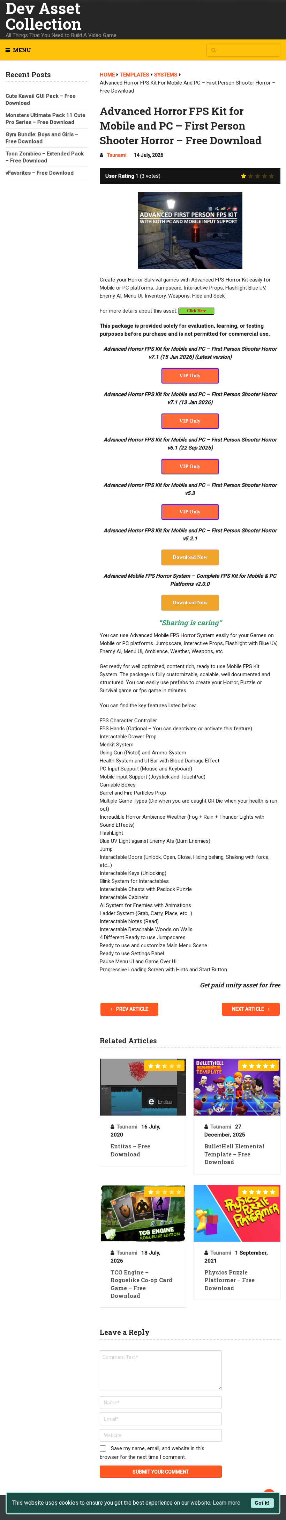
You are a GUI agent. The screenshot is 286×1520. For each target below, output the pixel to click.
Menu (22, 49)
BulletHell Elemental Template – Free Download (234, 1153)
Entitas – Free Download (130, 1149)
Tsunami (117, 155)
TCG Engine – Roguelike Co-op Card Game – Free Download (141, 1284)
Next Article (248, 1009)
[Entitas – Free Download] (143, 1087)
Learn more (226, 1502)
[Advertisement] (47, 227)
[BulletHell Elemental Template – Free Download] (237, 1087)
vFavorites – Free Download (40, 173)
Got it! (262, 1503)
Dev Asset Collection (44, 15)
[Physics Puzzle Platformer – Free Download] (237, 1213)
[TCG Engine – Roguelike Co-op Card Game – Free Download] (143, 1213)
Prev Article (131, 1009)
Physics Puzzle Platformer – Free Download (229, 1280)
